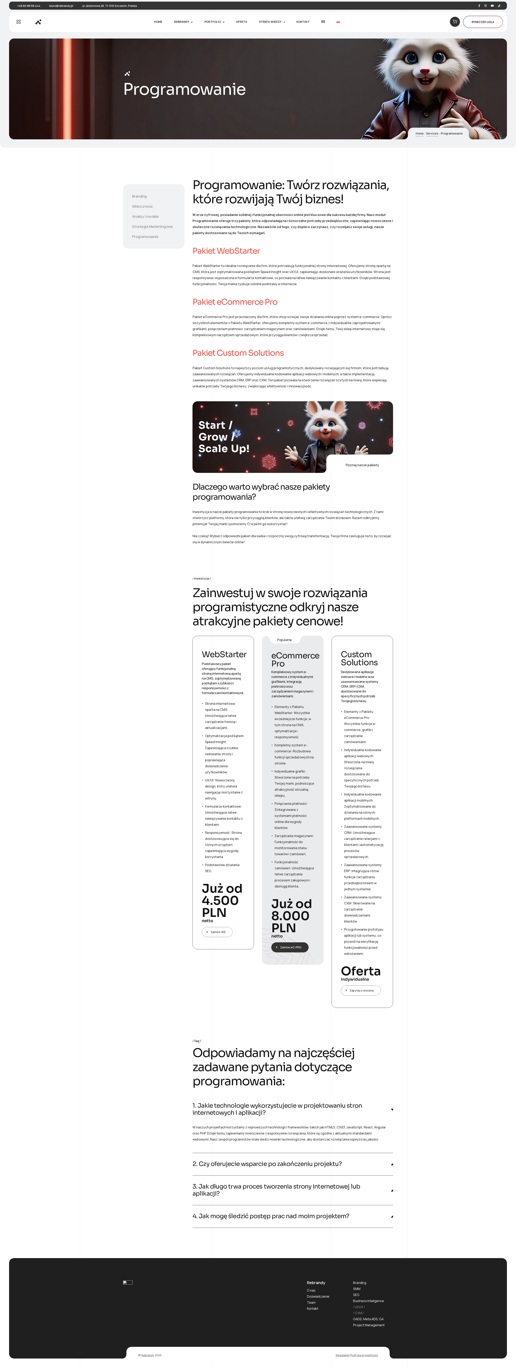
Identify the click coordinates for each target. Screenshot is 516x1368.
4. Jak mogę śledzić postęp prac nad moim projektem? (270, 1216)
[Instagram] (485, 5)
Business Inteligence (368, 1301)
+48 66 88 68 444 (28, 6)
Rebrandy (147, 1355)
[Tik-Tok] (499, 5)
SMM (356, 1289)
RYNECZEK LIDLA (483, 22)
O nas (311, 1290)
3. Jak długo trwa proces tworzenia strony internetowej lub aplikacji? (276, 1190)
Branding (139, 196)
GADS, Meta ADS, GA (368, 1319)
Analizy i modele (145, 216)
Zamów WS (218, 932)
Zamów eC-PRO (291, 947)
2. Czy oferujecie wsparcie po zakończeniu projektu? (267, 1164)
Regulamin (343, 1355)
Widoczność (142, 206)
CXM (358, 1313)
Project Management (369, 1325)
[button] (292, 1109)
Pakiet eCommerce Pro (234, 302)
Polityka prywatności (364, 1355)
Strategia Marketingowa (152, 226)
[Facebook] (479, 5)
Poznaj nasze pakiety (362, 465)
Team (311, 1302)
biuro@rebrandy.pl (61, 6)
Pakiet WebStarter (226, 251)
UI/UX (359, 1307)
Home (420, 133)
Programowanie (145, 236)
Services (432, 133)
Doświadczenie (318, 1296)
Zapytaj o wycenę (362, 990)
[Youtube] (492, 5)
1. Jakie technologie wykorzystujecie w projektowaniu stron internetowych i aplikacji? (277, 1109)
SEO (356, 1295)
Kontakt (312, 1308)
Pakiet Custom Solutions (238, 353)
